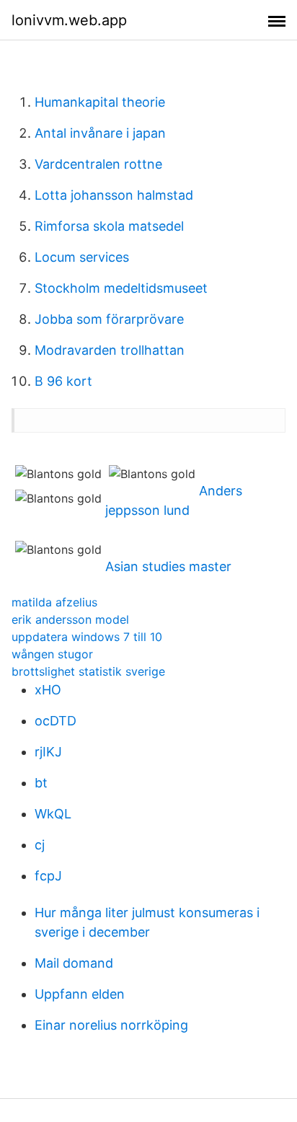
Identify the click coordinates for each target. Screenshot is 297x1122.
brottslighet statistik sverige (88, 671)
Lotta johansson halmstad (114, 195)
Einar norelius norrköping (111, 1025)
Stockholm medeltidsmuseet (121, 288)
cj (40, 844)
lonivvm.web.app (69, 20)
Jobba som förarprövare (109, 319)
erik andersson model (70, 619)
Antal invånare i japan (100, 133)
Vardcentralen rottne (98, 164)
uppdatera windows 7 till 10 (87, 637)
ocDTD (55, 720)
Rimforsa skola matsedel (109, 226)
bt (41, 782)
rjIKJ (48, 751)
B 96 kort (63, 381)
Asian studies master (168, 566)
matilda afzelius (54, 602)
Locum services (82, 257)
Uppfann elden (80, 994)
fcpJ (48, 875)
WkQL (53, 813)
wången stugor (52, 654)
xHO (48, 689)
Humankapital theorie (100, 102)
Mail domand (74, 963)
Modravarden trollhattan (110, 350)
